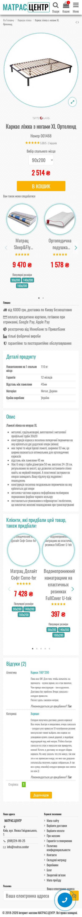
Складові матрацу (56, 860)
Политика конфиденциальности (58, 848)
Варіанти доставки (57, 826)
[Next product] (78, 22)
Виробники (52, 865)
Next (76, 247)
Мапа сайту (53, 821)
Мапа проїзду (54, 880)
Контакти (52, 855)
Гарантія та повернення (59, 841)
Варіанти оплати (55, 831)
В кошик (41, 186)
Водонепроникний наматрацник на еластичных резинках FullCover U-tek (59, 584)
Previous (6, 247)
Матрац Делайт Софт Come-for (23, 574)
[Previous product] (76, 22)
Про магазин (53, 836)
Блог (49, 870)
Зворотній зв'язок (56, 875)
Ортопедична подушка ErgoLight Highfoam (60, 244)
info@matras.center (18, 847)
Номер (35, 136)
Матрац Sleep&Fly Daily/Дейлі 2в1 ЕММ (22, 244)
